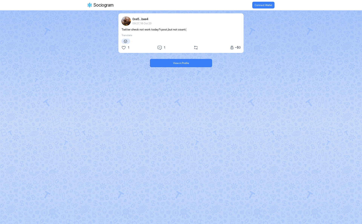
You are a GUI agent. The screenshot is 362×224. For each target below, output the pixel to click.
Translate (126, 35)
